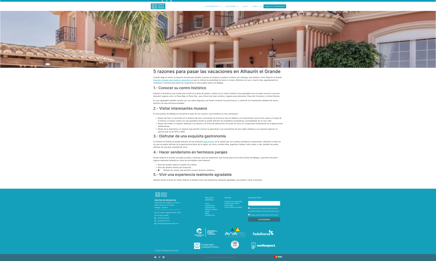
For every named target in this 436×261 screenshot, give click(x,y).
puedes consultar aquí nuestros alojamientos (173, 80)
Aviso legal (228, 205)
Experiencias (210, 207)
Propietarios (210, 215)
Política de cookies (231, 203)
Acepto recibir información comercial (264, 215)
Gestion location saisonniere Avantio (219, 257)
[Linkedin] (163, 257)
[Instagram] (159, 257)
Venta (207, 211)
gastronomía (208, 141)
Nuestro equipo (211, 209)
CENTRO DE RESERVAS (165, 200)
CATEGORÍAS (230, 6)
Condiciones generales (233, 201)
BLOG (245, 6)
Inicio (207, 203)
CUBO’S (255, 6)
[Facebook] (155, 257)
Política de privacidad (233, 207)
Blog (207, 213)
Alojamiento (210, 205)
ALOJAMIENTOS (211, 6)
